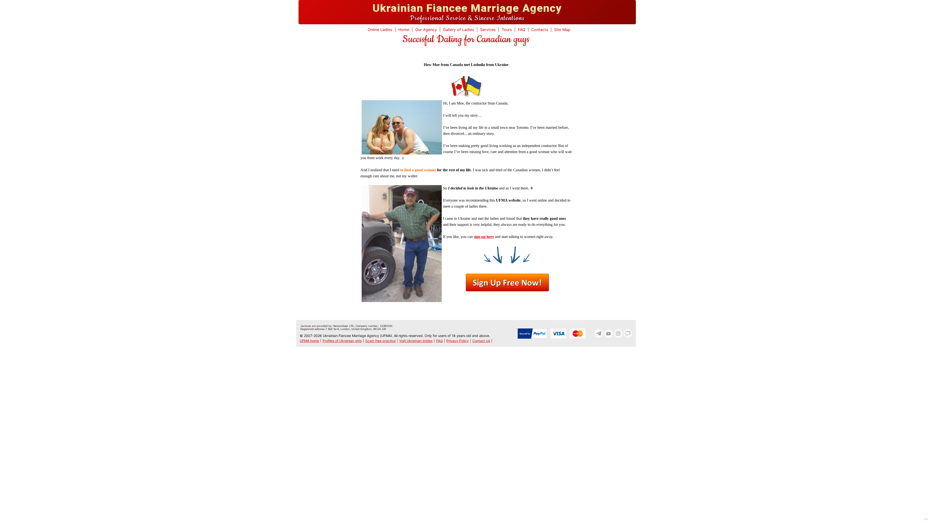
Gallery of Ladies (458, 29)
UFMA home (309, 341)
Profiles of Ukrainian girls (342, 341)
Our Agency (426, 29)
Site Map (562, 29)
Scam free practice (380, 341)
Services (488, 29)
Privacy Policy (457, 341)
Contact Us (481, 341)
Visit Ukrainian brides (416, 341)
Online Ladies (380, 29)
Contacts (539, 29)
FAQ (521, 29)
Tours (507, 29)
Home (403, 29)
